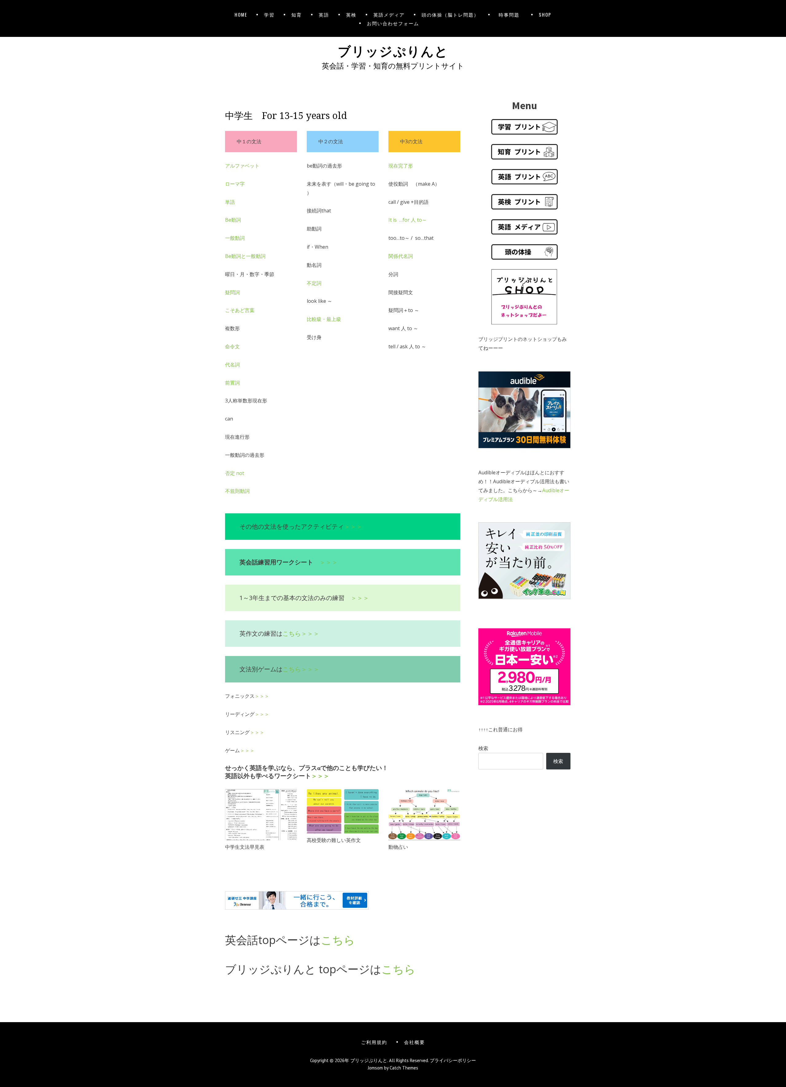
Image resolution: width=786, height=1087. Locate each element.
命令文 (232, 346)
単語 (230, 202)
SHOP (545, 14)
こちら (338, 939)
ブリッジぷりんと (393, 50)
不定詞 (314, 283)
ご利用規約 (374, 1041)
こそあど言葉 (240, 310)
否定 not (234, 473)
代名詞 (232, 364)
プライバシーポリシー (453, 1060)
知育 (296, 14)
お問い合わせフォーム (393, 23)
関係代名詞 (400, 256)
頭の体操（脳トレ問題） (450, 14)
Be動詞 (233, 219)
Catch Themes (404, 1068)
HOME (241, 14)
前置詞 (232, 382)
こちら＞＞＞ (300, 633)
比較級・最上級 (324, 319)
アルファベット (242, 165)
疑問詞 (232, 292)
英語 (324, 14)
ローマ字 (235, 183)
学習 (269, 14)
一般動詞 (235, 238)
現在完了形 (400, 165)
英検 (351, 14)
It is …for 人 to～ (407, 219)
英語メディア (389, 14)
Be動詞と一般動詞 (245, 256)
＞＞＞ (353, 526)
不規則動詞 (237, 491)
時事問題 (510, 14)
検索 (483, 748)
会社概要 (414, 1041)
